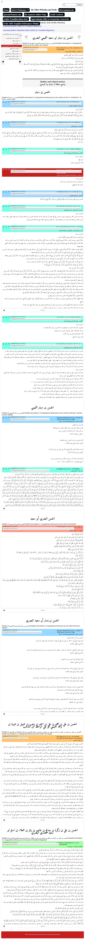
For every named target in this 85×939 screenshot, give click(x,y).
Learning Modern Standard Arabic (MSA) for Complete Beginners (28, 30)
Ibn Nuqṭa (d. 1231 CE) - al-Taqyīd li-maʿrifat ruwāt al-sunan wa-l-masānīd (70, 737)
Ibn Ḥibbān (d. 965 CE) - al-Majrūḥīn (70, 469)
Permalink (25, 47)
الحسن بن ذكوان (16, 51)
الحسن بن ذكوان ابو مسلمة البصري (13, 56)
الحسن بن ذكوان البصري (15, 59)
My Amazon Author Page (35, 14)
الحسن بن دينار (17, 43)
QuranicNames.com (12, 14)
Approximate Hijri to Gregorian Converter (50, 19)
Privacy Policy (39, 936)
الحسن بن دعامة (16, 41)
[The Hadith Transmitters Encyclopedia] (2, 4)
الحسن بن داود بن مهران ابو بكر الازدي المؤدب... (12, 35)
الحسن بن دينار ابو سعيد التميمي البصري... (11, 46)
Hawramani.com (66, 10)
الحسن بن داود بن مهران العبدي (13, 38)
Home (6, 10)
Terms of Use (45, 936)
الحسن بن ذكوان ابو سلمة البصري (13, 54)
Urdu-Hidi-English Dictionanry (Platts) (21, 23)
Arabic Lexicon (56, 14)
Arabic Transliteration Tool (15, 19)
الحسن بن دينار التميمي (15, 49)
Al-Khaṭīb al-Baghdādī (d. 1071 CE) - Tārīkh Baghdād (70, 843)
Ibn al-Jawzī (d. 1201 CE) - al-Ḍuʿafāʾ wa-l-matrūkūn (70, 49)
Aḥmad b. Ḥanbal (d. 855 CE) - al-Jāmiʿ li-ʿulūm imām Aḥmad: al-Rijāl (70, 418)
